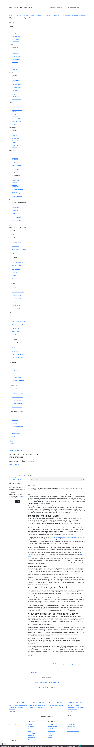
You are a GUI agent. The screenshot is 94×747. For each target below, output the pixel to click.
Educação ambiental (17, 189)
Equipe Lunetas (71, 726)
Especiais (12, 443)
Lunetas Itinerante (52, 726)
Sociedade (48, 15)
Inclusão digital (16, 162)
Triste (57, 682)
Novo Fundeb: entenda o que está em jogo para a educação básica (67, 664)
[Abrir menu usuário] (82, 7)
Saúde (32, 15)
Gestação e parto (16, 121)
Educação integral (17, 84)
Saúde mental (16, 119)
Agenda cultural (16, 220)
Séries (11, 441)
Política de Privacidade (73, 731)
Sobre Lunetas (71, 724)
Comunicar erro (33, 672)
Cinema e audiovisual (15, 214)
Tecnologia (56, 15)
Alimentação (40, 15)
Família (19, 15)
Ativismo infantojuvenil (16, 193)
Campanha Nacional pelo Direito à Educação (64, 537)
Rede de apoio (16, 36)
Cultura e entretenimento (78, 15)
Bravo (54, 682)
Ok (80, 746)
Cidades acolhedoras (15, 52)
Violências (15, 62)
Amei (45, 682)
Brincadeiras (15, 207)
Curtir (36, 682)
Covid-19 (14, 124)
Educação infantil (16, 87)
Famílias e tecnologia (15, 158)
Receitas (14, 135)
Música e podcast (17, 217)
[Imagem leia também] (39, 664)
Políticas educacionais (15, 95)
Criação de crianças (17, 34)
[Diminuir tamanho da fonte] (1, 744)
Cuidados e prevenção (15, 115)
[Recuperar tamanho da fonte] (4, 744)
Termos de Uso (71, 729)
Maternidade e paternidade (16, 40)
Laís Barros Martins (14, 464)
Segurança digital (17, 165)
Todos (10, 15)
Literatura (15, 210)
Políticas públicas (16, 56)
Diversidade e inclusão (16, 81)
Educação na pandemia (15, 91)
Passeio (14, 223)
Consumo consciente (15, 68)
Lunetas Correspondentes (54, 729)
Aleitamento (15, 138)
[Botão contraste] (1, 742)
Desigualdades (16, 59)
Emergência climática (15, 181)
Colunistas (50, 724)
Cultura (14, 65)
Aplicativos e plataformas (15, 168)
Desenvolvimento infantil (17, 110)
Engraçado (41, 682)
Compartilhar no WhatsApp (16, 480)
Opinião (50, 737)
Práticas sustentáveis (15, 185)
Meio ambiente (66, 15)
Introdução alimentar (15, 141)
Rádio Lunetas (51, 731)
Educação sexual (16, 99)
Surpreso (50, 682)
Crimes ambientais (17, 196)
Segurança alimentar (15, 146)
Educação (25, 15)
